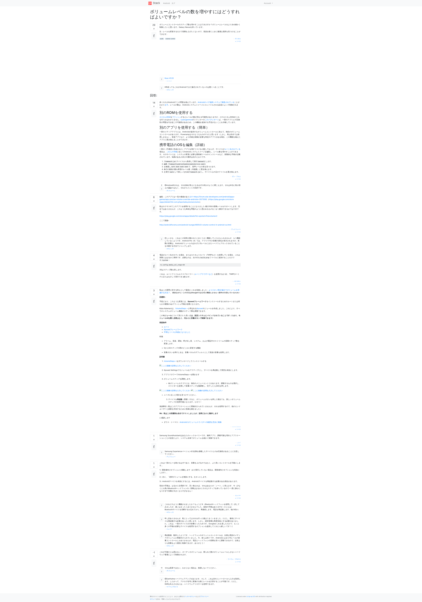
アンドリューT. (171, 457)
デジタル (238, 39)
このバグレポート (212, 120)
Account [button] (267, 3)
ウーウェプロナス (172, 587)
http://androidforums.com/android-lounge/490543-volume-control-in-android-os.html (195, 225)
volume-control (170, 39)
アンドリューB (236, 229)
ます (166, 105)
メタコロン (237, 281)
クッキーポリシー (190, 596)
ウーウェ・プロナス (234, 559)
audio (161, 39)
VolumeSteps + (181, 308)
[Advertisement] (200, 57)
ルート (166, 327)
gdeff (239, 442)
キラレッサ (170, 90)
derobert (169, 81)
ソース (238, 41)
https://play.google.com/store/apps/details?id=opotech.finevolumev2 (188, 216)
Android (166, 3)
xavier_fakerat (236, 426)
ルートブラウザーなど (203, 274)
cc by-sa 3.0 (250, 596)
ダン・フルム (236, 176)
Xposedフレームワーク (173, 329)
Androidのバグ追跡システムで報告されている (216, 102)
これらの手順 (171, 152)
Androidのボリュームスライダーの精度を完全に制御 (200, 422)
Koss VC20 (169, 78)
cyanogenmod (186, 120)
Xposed (200, 308)
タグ (173, 3)
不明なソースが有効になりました (177, 332)
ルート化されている (232, 149)
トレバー (238, 495)
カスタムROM (164, 117)
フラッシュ (176, 117)
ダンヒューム (170, 190)
